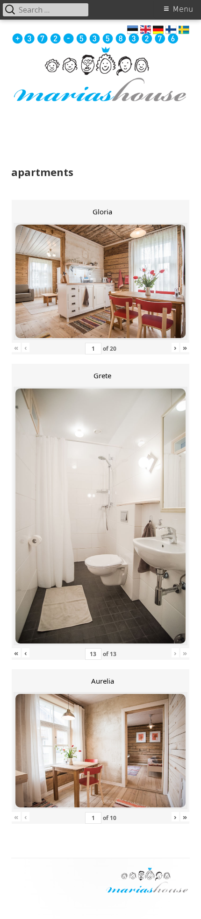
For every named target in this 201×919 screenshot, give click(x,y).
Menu (182, 9)
